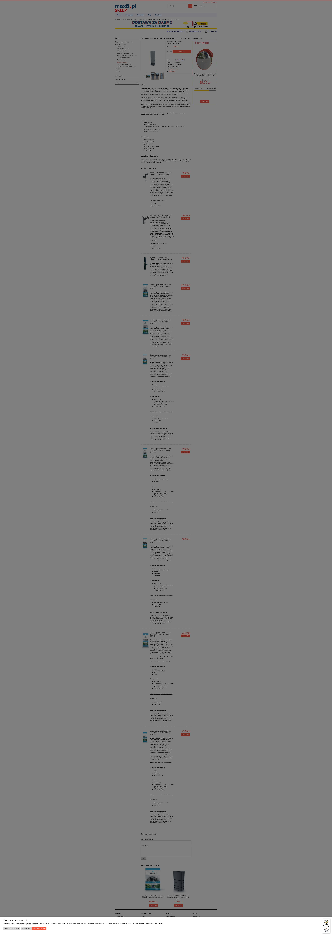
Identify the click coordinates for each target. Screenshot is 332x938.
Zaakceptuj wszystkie (39, 928)
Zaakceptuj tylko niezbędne (11, 928)
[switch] (326, 931)
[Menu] (329, 920)
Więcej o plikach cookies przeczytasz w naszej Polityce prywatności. (20, 924)
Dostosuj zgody (26, 928)
